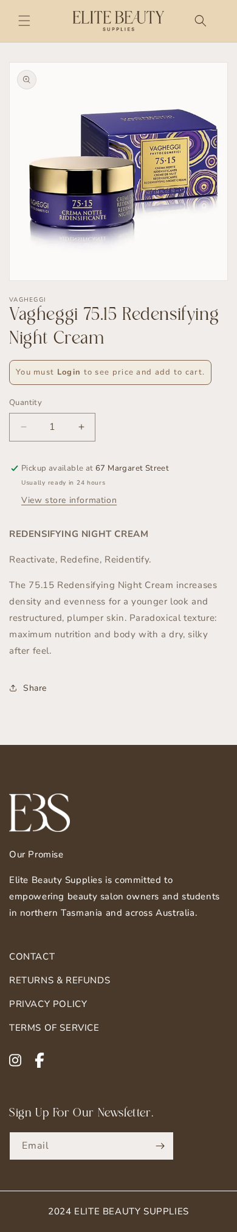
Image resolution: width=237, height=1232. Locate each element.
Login (69, 372)
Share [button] (35, 688)
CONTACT (32, 956)
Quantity (25, 402)
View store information (69, 500)
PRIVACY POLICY (48, 1004)
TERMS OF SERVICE (54, 1028)
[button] (24, 20)
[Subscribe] (159, 1146)
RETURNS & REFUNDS (59, 980)
